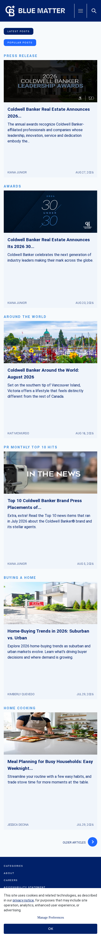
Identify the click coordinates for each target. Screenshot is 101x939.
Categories (13, 865)
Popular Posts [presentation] (20, 42)
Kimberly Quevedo (21, 694)
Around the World (25, 317)
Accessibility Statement (25, 887)
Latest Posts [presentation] (19, 31)
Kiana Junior (17, 172)
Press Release (21, 56)
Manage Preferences (50, 917)
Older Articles (74, 842)
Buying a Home (20, 578)
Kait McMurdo (18, 433)
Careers (10, 880)
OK (50, 929)
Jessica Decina (18, 824)
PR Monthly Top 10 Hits (31, 447)
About (9, 873)
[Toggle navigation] (80, 10)
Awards (12, 186)
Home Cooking (20, 708)
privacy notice (23, 900)
